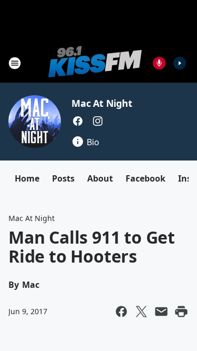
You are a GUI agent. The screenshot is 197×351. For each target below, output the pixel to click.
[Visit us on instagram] (97, 121)
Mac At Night (101, 103)
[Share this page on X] (141, 311)
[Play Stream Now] (179, 63)
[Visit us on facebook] (77, 121)
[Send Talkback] (159, 63)
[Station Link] (95, 63)
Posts (63, 178)
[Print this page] (181, 311)
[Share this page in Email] (161, 311)
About (100, 178)
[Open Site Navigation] (14, 63)
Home (27, 178)
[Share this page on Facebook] (121, 311)
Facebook (145, 178)
